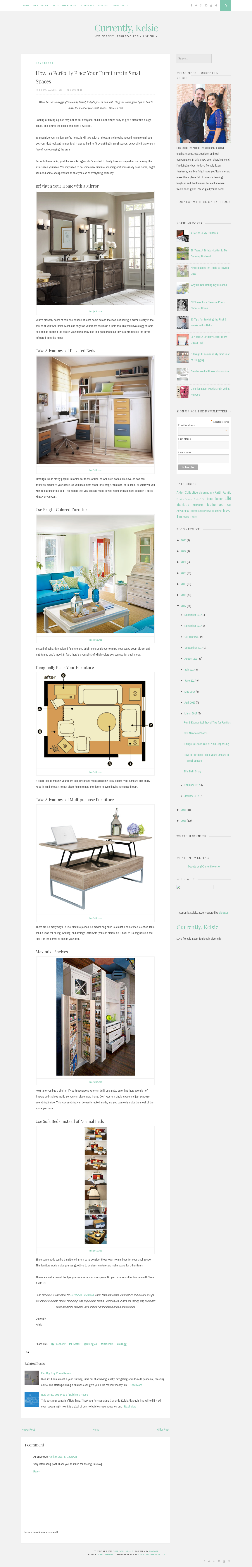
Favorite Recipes (185, 499)
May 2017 (189, 692)
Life (228, 498)
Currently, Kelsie (126, 27)
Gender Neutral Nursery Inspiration (210, 371)
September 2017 (193, 648)
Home (26, 5)
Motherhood (215, 504)
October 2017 (191, 637)
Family (226, 492)
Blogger (223, 913)
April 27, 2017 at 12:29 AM (63, 1457)
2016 (183, 810)
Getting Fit (199, 499)
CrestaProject (107, 1554)
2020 (183, 573)
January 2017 (191, 796)
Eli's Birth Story (192, 771)
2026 (183, 540)
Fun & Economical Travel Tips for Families (207, 722)
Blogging (204, 493)
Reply (36, 1471)
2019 (183, 584)
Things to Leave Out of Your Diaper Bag (206, 744)
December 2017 (193, 615)
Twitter (76, 1344)
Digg (123, 1344)
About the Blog (63, 5)
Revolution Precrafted (82, 1295)
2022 (183, 551)
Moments (198, 505)
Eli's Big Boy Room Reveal (56, 1373)
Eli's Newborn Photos (196, 733)
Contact (104, 5)
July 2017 (189, 670)
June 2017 (190, 680)
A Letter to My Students (204, 233)
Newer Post (28, 1429)
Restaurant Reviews (200, 510)
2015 (183, 821)
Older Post (163, 1429)
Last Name (184, 452)
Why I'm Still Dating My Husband (209, 285)
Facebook (59, 1344)
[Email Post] (27, 1352)
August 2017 (191, 658)
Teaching (217, 510)
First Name (184, 438)
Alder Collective (187, 492)
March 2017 (190, 713)
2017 (183, 606)
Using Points (190, 516)
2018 (183, 595)
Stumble (108, 1344)
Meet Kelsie (41, 5)
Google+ (92, 1344)
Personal (119, 5)
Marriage (183, 504)
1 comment (76, 90)
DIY (212, 492)
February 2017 (192, 785)
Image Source (95, 311)
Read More (136, 1385)
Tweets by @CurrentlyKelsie (204, 866)
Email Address (202, 425)
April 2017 (189, 702)
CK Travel (86, 5)
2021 (183, 562)
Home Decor (44, 63)
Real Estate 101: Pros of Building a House (64, 1395)
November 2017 (193, 626)
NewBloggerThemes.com (151, 1554)
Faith (218, 492)
